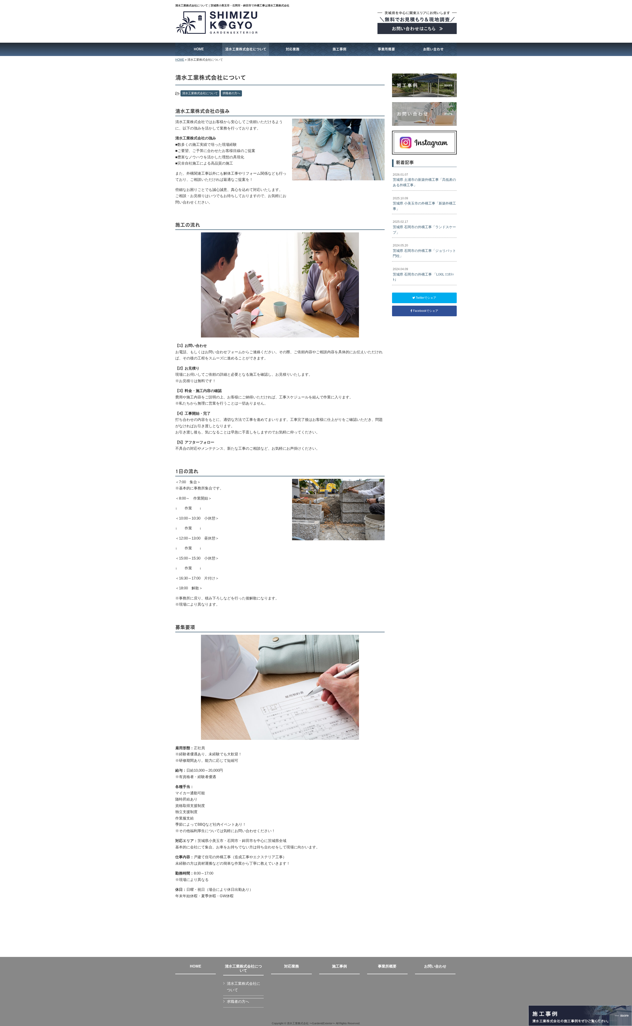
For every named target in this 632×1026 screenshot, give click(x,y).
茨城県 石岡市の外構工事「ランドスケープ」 (424, 227)
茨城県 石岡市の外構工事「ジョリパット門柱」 (424, 251)
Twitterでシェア (425, 297)
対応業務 (291, 966)
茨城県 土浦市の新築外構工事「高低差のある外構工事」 (424, 180)
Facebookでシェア (425, 311)
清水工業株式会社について (200, 93)
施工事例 (339, 966)
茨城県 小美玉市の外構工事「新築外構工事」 (424, 204)
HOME (179, 59)
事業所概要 (387, 966)
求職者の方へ (231, 93)
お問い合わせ (435, 966)
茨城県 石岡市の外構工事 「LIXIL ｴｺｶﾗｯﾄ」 (423, 274)
